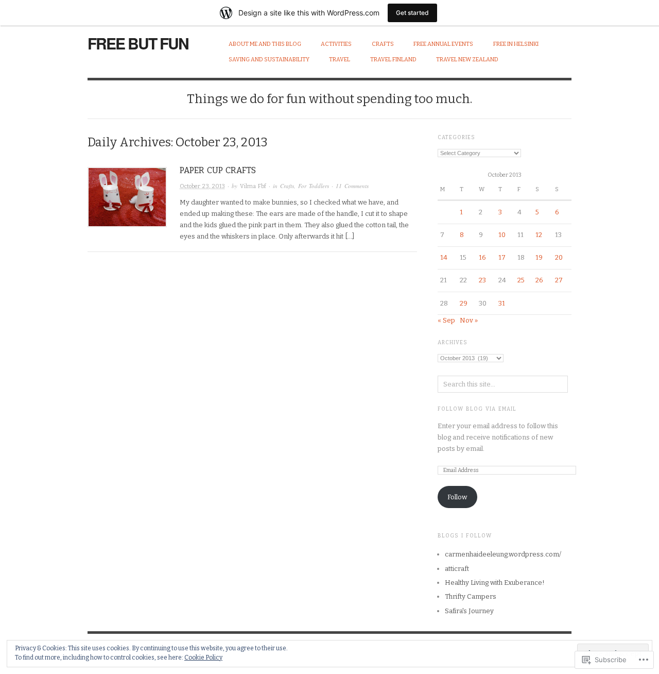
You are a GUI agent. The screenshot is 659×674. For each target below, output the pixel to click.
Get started (412, 12)
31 (501, 303)
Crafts (383, 44)
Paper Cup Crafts (218, 170)
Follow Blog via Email (477, 409)
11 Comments (352, 186)
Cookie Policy (203, 657)
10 (502, 235)
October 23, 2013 (202, 186)
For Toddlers (313, 186)
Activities (336, 44)
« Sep (446, 320)
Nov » (469, 320)
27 (559, 280)
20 (559, 257)
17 (502, 257)
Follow (457, 497)
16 (482, 257)
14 (443, 257)
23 (482, 280)
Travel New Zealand (467, 59)
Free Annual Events (443, 44)
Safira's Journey (469, 611)
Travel (339, 59)
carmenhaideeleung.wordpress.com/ (503, 554)
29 (463, 303)
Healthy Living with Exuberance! (495, 582)
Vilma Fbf (253, 186)
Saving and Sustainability (269, 59)
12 (538, 235)
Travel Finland (393, 59)
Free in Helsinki (516, 44)
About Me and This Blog (265, 44)
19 (539, 257)
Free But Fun (138, 43)
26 (539, 280)
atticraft (457, 568)
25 (521, 280)
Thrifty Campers (470, 596)
